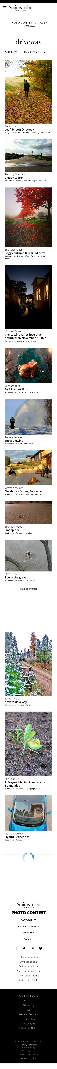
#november (31, 341)
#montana (19, 705)
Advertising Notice (28, 1028)
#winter (18, 443)
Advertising (28, 1005)
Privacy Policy (28, 1023)
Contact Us (28, 1000)
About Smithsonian (28, 995)
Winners (28, 932)
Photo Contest (22, 22)
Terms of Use (28, 1019)
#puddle (42, 181)
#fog (27, 256)
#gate (34, 181)
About (28, 938)
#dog (7, 132)
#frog (17, 392)
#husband (26, 132)
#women (39, 494)
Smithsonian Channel (28, 975)
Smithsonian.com (29, 961)
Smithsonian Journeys (28, 970)
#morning (35, 256)
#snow (29, 705)
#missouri (34, 392)
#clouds (8, 181)
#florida (27, 181)
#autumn (9, 256)
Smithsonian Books (29, 980)
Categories (28, 920)
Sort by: (11, 52)
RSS (28, 1009)
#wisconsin (45, 132)
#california (9, 494)
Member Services (28, 1014)
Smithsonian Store (28, 966)
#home (25, 392)
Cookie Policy (28, 1047)
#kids (25, 580)
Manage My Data (29, 1058)
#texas (32, 580)
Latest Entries (28, 926)
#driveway (15, 132)
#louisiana (19, 341)
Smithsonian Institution (28, 957)
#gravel (18, 580)
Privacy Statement (29, 1044)
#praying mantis (33, 788)
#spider (29, 533)
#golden (29, 494)
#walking (35, 132)
